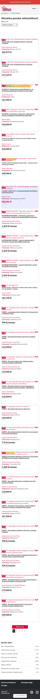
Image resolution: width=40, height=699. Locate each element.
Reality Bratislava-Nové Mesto (11, 560)
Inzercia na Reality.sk (8, 682)
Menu (34, 8)
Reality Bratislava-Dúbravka (10, 511)
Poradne (4, 685)
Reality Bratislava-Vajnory (9, 413)
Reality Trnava (6, 196)
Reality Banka (6, 119)
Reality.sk (6, 13)
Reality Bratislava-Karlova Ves (11, 367)
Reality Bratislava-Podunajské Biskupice (13, 585)
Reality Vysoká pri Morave (9, 487)
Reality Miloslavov (7, 168)
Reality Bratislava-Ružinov (9, 47)
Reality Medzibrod (7, 95)
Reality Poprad (6, 144)
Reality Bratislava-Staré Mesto (11, 221)
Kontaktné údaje (27, 682)
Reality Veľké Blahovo (8, 392)
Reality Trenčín (6, 293)
